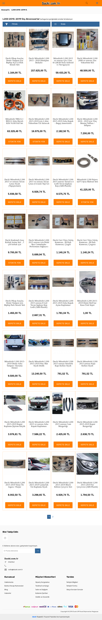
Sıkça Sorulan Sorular (75, 589)
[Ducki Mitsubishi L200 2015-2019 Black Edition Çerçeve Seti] (63, 464)
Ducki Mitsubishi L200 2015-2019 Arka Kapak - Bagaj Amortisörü (63, 121)
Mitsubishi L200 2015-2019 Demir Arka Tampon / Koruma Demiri (14, 364)
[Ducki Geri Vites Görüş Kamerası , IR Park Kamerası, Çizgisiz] (87, 221)
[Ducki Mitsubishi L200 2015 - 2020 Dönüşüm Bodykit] (39, 39)
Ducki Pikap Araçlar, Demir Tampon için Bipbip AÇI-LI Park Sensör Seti (15, 61)
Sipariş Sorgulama (42, 582)
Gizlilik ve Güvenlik (42, 597)
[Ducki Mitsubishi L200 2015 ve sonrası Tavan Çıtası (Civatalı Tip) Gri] (39, 161)
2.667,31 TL (39, 315)
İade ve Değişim (41, 589)
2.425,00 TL (63, 434)
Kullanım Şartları (41, 593)
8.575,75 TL (63, 193)
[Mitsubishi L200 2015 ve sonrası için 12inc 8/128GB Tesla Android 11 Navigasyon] (63, 39)
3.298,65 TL (39, 494)
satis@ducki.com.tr (15, 569)
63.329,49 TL (14, 131)
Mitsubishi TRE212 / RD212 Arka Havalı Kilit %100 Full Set (14, 121)
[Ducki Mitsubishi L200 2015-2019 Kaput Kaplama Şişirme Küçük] (15, 403)
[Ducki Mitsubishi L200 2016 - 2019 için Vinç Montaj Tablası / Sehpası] (87, 100)
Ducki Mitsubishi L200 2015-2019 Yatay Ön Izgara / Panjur (14, 484)
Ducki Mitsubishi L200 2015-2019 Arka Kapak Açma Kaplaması (63, 303)
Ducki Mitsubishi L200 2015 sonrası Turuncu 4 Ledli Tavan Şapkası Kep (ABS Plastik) (63, 182)
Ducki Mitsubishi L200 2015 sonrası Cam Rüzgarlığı (63, 424)
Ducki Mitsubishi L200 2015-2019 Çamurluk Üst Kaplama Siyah (39, 484)
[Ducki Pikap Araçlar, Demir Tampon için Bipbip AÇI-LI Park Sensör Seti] (15, 39)
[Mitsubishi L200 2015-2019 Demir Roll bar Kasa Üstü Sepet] (87, 282)
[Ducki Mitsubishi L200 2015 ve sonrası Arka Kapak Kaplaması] (39, 403)
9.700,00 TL (14, 252)
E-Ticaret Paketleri (49, 617)
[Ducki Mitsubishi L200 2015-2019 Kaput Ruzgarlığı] (87, 403)
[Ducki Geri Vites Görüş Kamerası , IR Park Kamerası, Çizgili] (63, 221)
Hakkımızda (8, 582)
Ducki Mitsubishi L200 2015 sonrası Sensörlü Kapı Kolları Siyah (63, 363)
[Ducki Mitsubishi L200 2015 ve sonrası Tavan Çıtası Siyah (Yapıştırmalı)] (15, 161)
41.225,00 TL (87, 189)
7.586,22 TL (39, 434)
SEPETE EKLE (14, 81)
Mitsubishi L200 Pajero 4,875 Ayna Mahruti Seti (87, 180)
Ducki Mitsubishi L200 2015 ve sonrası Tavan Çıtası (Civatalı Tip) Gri (38, 181)
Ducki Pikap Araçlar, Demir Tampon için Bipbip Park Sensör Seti (14, 303)
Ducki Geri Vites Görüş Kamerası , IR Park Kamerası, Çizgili (63, 242)
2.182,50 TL (63, 131)
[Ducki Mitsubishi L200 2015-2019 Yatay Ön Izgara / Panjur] (15, 464)
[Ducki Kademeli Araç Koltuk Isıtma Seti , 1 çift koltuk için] (15, 221)
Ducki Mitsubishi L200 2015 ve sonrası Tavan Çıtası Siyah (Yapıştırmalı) (14, 182)
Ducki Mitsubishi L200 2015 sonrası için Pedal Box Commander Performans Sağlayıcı (39, 243)
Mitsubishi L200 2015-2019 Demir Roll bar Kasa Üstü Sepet (87, 303)
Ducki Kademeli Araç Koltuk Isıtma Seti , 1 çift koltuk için (14, 242)
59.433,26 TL (63, 72)
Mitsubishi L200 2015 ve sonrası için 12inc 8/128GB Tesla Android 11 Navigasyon (63, 61)
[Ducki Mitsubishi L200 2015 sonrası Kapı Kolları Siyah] (87, 343)
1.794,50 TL (87, 494)
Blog (6, 589)
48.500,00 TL (87, 70)
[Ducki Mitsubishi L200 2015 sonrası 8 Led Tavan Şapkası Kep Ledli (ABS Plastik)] (39, 282)
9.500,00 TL (14, 375)
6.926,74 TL (39, 191)
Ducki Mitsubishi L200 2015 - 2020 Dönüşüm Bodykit (39, 60)
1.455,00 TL (14, 313)
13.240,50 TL (38, 373)
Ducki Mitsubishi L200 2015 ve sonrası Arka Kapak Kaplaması (39, 424)
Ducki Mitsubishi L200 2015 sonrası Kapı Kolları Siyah (87, 363)
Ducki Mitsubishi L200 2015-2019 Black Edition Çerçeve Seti (63, 484)
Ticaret (37, 617)
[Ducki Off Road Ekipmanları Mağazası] (51, 3)
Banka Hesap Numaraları (14, 586)
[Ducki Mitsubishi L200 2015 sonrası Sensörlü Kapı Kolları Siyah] (63, 343)
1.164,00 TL (14, 72)
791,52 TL (63, 373)
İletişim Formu (72, 586)
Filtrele (15, 24)
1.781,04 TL (63, 313)
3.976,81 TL (14, 434)
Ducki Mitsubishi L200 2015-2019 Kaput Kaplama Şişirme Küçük (14, 424)
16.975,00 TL (38, 131)
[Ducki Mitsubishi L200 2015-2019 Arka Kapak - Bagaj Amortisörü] (63, 100)
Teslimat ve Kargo (42, 586)
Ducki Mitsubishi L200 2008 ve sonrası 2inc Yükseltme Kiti (87, 60)
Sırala (63, 24)
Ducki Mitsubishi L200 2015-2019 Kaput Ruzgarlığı (87, 424)
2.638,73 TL (87, 434)
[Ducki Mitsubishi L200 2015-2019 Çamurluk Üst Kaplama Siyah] (39, 464)
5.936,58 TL (14, 193)
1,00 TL (87, 313)
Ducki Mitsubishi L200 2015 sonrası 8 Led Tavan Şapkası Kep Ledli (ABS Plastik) (39, 304)
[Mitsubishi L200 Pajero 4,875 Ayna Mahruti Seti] (87, 161)
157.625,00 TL (39, 70)
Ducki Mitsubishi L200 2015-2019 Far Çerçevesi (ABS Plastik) (87, 484)
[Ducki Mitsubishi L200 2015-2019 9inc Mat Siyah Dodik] (39, 343)
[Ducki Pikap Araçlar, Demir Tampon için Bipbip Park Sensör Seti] (15, 282)
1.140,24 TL (63, 252)
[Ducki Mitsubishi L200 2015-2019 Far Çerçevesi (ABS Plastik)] (87, 464)
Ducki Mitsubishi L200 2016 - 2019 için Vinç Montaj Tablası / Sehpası (87, 122)
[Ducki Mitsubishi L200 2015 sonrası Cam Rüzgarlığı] (63, 403)
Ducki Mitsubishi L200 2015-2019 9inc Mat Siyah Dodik (39, 363)
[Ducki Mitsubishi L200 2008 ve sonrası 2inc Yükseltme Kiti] (87, 39)
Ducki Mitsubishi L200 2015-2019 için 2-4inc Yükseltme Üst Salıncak (38, 121)
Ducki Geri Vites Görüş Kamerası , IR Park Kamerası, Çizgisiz (87, 242)
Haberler (7, 593)
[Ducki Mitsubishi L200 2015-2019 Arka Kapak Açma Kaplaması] (63, 282)
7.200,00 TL (87, 133)
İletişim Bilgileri (72, 582)
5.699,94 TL (39, 254)
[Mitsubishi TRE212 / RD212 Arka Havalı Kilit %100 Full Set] (15, 100)
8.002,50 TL (14, 494)
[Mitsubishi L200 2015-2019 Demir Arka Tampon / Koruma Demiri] (15, 343)
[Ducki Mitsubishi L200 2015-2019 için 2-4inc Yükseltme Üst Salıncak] (39, 100)
